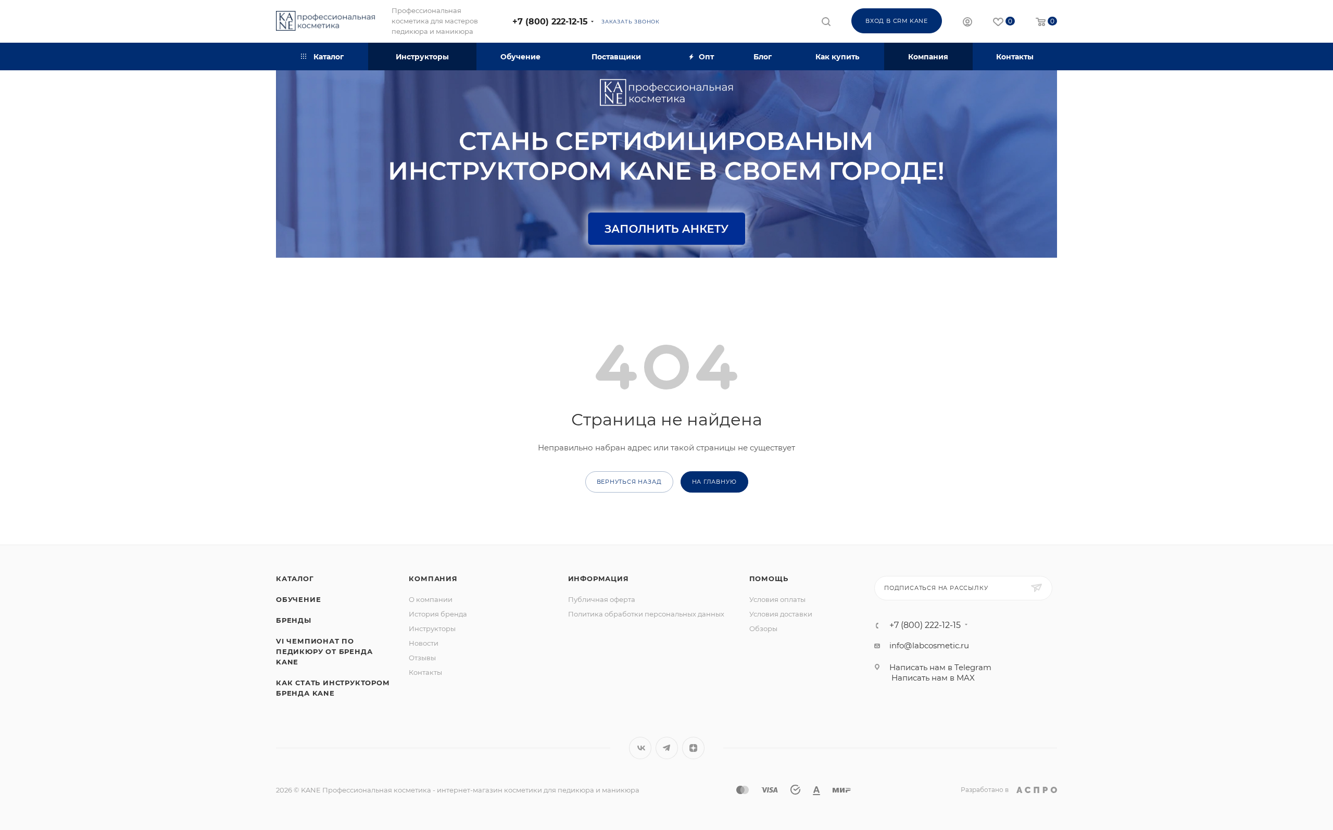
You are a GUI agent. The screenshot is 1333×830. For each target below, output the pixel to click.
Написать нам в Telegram (940, 667)
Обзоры (763, 628)
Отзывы (422, 657)
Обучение (298, 599)
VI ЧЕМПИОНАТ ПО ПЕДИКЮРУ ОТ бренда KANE (324, 651)
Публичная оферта (601, 599)
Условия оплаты (777, 599)
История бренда (438, 614)
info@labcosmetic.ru (929, 645)
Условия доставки (780, 614)
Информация (598, 578)
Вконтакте (640, 748)
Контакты (425, 672)
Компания (433, 578)
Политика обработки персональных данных (646, 614)
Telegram (667, 748)
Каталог (295, 578)
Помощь (768, 578)
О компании (430, 599)
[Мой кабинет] (967, 23)
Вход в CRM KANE (896, 20)
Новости (423, 643)
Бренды (293, 620)
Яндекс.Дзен (693, 748)
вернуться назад (629, 481)
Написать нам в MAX (933, 678)
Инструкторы (432, 628)
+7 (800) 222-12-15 (550, 22)
